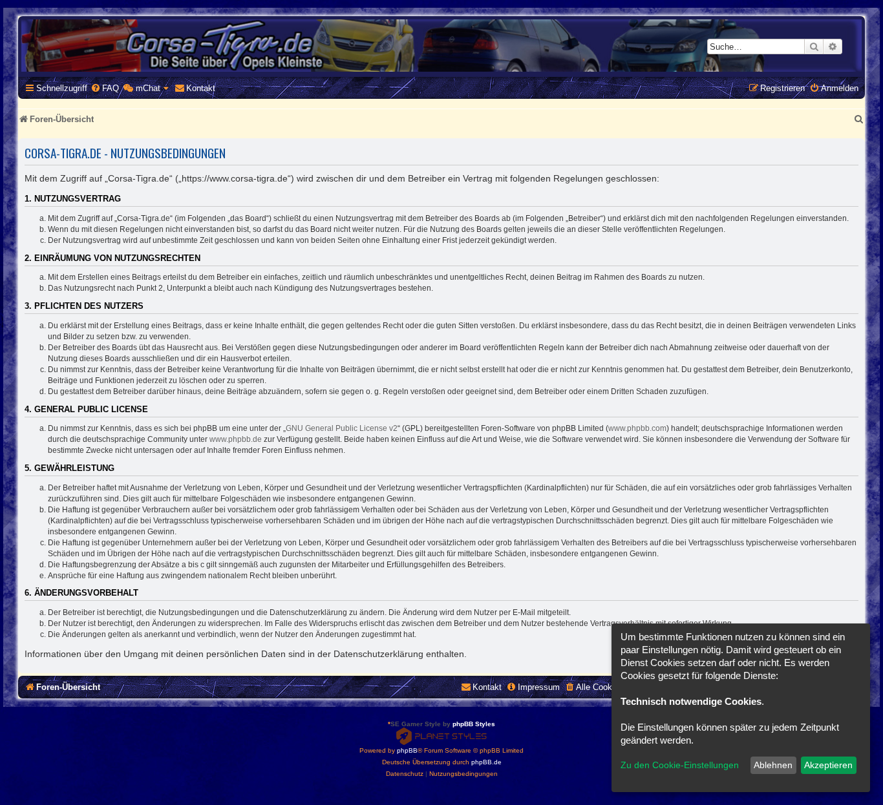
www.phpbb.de (235, 439)
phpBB (407, 750)
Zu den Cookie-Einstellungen (680, 765)
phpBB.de (486, 762)
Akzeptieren (828, 765)
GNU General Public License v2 (342, 428)
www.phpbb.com (637, 428)
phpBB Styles (473, 723)
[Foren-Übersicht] (441, 45)
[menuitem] (104, 88)
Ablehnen (773, 765)
